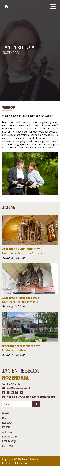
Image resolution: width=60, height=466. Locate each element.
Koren (6, 427)
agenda (7, 432)
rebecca (7, 422)
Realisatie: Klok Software (15, 463)
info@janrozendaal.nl (18, 388)
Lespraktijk (9, 441)
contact (7, 445)
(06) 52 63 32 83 (15, 384)
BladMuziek (9, 436)
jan (4, 418)
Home (5, 413)
